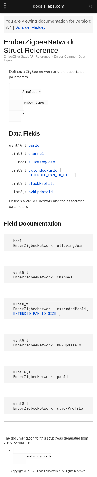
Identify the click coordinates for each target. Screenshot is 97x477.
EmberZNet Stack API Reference (27, 56)
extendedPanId (44, 170)
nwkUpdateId (40, 191)
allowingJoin (41, 161)
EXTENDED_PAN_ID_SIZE (51, 175)
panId (33, 145)
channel (36, 153)
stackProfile (41, 183)
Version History (30, 27)
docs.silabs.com (48, 6)
